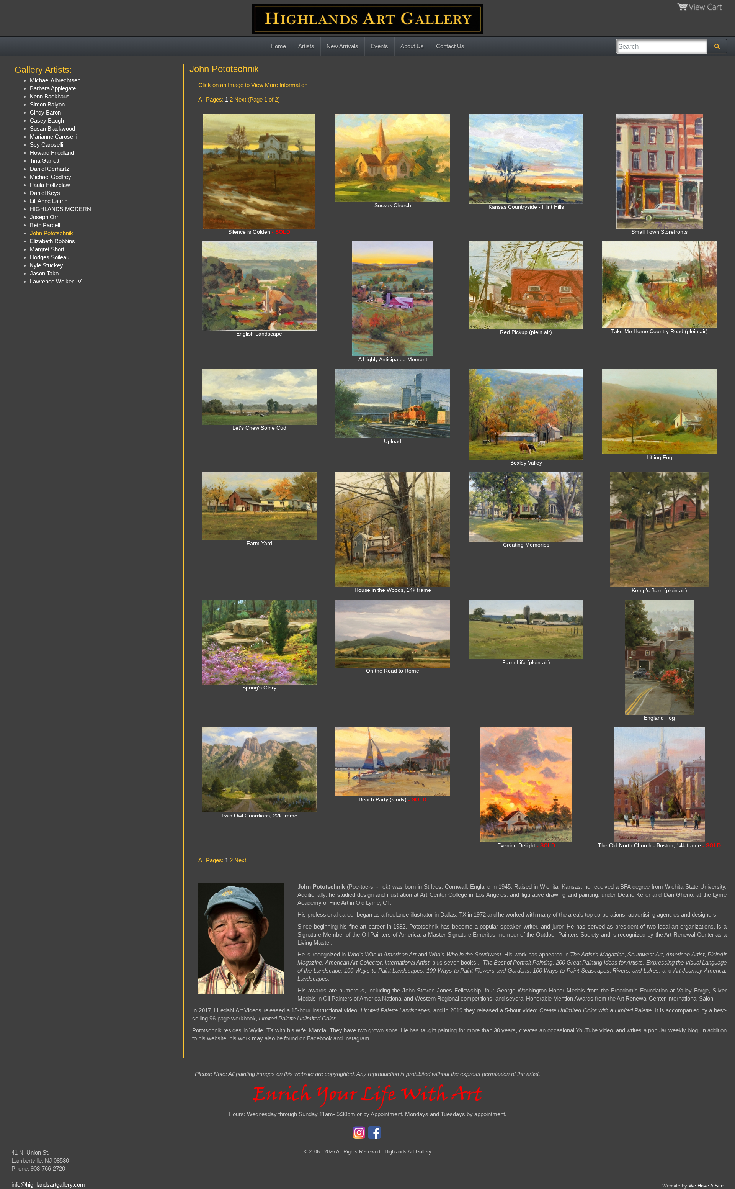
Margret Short (47, 249)
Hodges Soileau (49, 257)
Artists (306, 46)
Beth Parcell (45, 225)
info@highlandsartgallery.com (48, 1184)
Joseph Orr (44, 217)
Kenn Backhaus (50, 96)
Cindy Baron (45, 112)
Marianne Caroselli (53, 136)
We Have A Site (706, 1186)
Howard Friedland (52, 152)
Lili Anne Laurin (48, 201)
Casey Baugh (47, 120)
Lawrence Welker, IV (56, 281)
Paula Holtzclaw (50, 185)
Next (240, 99)
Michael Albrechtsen (55, 80)
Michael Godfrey (50, 177)
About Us (412, 46)
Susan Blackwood (52, 128)
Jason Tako (44, 273)
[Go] (717, 46)
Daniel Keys (45, 193)
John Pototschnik (51, 233)
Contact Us (450, 46)
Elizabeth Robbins (52, 241)
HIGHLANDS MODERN (60, 209)
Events (379, 46)
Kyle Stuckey (46, 265)
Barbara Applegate (53, 88)
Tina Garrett (44, 160)
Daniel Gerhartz (49, 168)
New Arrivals (342, 46)
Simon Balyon (47, 104)
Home (278, 46)
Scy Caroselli (46, 144)
